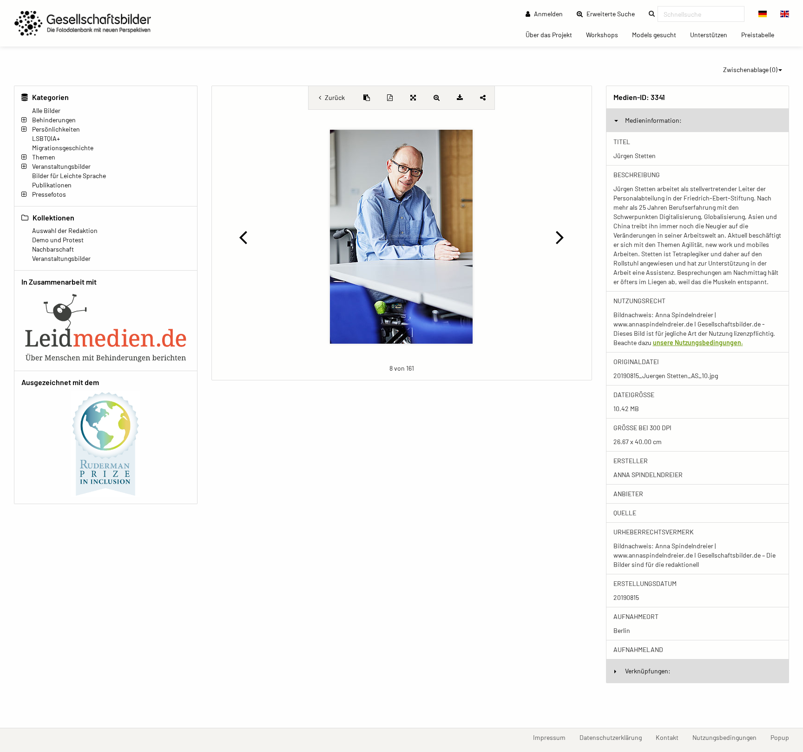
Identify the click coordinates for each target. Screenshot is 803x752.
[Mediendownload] (459, 97)
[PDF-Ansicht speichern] (390, 97)
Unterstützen (712, 34)
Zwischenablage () (750, 69)
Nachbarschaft (53, 249)
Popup (783, 737)
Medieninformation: (653, 120)
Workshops (605, 34)
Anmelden (548, 14)
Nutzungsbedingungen (728, 737)
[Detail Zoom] (436, 97)
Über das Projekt (552, 34)
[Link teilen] (482, 97)
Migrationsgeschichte (62, 148)
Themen (43, 157)
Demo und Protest (58, 240)
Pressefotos (49, 194)
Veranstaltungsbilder (61, 166)
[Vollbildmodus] (413, 97)
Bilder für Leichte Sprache (69, 176)
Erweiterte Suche (613, 13)
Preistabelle (761, 34)
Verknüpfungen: (648, 671)
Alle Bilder (46, 110)
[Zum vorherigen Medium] (243, 237)
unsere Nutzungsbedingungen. (698, 342)
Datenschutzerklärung (614, 737)
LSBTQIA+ (46, 138)
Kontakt (670, 737)
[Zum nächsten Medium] (560, 237)
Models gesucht (657, 34)
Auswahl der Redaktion (65, 230)
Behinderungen (54, 120)
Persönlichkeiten (56, 129)
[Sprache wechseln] (762, 14)
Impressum (553, 737)
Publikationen (52, 185)
